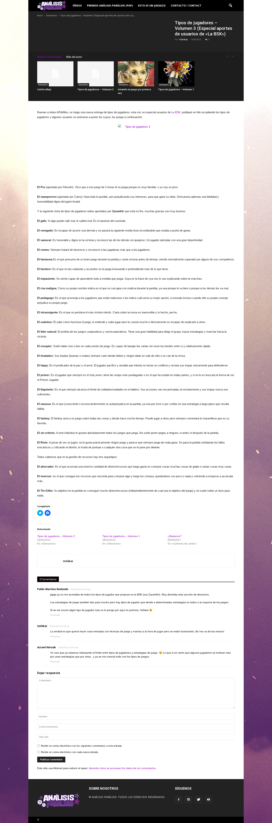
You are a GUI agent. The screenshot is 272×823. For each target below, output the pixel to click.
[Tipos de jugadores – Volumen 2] (96, 73)
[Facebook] (178, 799)
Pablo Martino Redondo (52, 589)
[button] (230, 5)
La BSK (176, 112)
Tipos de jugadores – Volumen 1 (176, 89)
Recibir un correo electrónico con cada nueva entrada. (70, 752)
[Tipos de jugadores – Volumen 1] (176, 73)
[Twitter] (198, 799)
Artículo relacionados (49, 56)
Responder (55, 615)
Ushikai (183, 39)
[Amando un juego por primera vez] (136, 73)
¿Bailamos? (175, 536)
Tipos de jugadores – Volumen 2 (95, 89)
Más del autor (74, 56)
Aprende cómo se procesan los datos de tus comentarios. (122, 768)
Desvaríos (43, 84)
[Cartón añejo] (55, 73)
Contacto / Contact (186, 5)
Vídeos (77, 5)
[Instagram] (188, 799)
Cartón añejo (44, 89)
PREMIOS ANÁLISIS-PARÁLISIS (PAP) (110, 5)
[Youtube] (208, 799)
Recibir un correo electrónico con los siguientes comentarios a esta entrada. (81, 745)
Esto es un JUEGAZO (152, 5)
